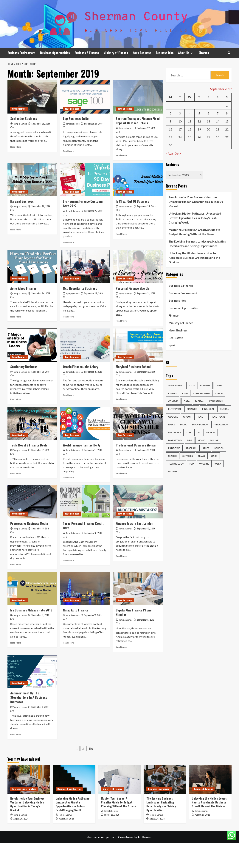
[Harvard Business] (32, 179)
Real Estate (176, 337)
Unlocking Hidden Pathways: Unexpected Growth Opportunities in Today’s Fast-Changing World (195, 218)
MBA (189, 440)
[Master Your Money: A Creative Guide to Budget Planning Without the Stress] (119, 779)
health (201, 416)
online (214, 440)
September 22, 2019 (93, 293)
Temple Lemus (20, 123)
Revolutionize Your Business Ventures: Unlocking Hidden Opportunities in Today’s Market (196, 202)
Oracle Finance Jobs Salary (80, 366)
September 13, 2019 (93, 532)
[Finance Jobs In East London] (138, 501)
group (187, 416)
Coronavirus (201, 393)
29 (227, 137)
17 (180, 129)
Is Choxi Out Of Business (132, 201)
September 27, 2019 (146, 128)
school (219, 448)
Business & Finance (87, 53)
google (173, 416)
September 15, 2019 (146, 450)
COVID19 (173, 401)
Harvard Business (22, 201)
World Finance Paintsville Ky (81, 445)
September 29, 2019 (40, 123)
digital (199, 401)
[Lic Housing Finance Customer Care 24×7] (85, 179)
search (172, 455)
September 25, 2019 (93, 210)
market (210, 432)
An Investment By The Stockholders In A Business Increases (28, 697)
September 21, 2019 (146, 293)
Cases (219, 385)
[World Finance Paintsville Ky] (85, 423)
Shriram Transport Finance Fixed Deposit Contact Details (138, 120)
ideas (171, 424)
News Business (142, 53)
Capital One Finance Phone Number (133, 612)
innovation (221, 424)
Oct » (178, 153)
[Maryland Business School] (138, 345)
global (224, 409)
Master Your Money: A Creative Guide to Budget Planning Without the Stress (194, 232)
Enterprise (174, 409)
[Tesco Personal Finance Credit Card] (85, 501)
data (187, 401)
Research (191, 448)
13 (208, 121)
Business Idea (164, 53)
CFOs (185, 393)
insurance (174, 432)
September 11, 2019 (40, 615)
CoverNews (125, 837)
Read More (15, 146)
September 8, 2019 (145, 619)
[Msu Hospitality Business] (85, 266)
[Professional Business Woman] (138, 423)
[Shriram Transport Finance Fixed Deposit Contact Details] (138, 97)
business (205, 385)
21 (217, 129)
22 (227, 129)
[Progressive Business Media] (32, 501)
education (216, 401)
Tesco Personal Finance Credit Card (83, 525)
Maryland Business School (133, 366)
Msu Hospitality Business (80, 288)
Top (191, 463)
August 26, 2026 (21, 818)
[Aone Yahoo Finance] (32, 266)
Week (218, 463)
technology (176, 463)
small (201, 455)
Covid (219, 393)
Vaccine (204, 463)
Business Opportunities (55, 53)
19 (199, 129)
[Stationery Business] (32, 345)
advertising (175, 385)
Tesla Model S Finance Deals (28, 445)
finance (192, 409)
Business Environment (21, 53)
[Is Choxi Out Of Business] (138, 179)
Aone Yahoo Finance (23, 288)
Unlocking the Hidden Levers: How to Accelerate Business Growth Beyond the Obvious (194, 257)
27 (208, 137)
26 (199, 137)
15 (227, 121)
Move (201, 440)
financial (208, 409)
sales (206, 448)
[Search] (229, 53)
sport (172, 345)
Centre (172, 393)
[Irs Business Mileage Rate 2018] (32, 588)
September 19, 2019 (93, 371)
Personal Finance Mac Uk (132, 288)
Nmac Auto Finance (75, 610)
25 (189, 137)
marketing (175, 440)
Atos (192, 385)
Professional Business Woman (136, 445)
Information (200, 424)
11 (189, 121)
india (183, 424)
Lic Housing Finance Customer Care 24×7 (83, 203)
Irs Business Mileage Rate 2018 (31, 610)
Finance (174, 315)
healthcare (218, 416)
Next (91, 748)
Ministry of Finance (115, 53)
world (172, 471)
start (214, 455)
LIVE (189, 432)
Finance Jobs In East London (134, 523)
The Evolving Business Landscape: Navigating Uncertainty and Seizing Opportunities (197, 244)
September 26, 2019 (40, 206)
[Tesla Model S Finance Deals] (32, 423)
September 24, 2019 (146, 206)
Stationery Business (23, 366)
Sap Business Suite (76, 118)
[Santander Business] (32, 97)
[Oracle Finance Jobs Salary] (85, 345)
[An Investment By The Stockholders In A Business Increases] (32, 671)
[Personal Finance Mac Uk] (138, 266)
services (187, 455)
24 (180, 137)
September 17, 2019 (40, 450)
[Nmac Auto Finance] (85, 588)
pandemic (174, 448)
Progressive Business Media (29, 523)
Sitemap (203, 53)
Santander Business (23, 118)
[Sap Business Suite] (85, 97)
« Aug (169, 153)
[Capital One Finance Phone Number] (138, 588)
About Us (184, 53)
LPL (199, 432)
